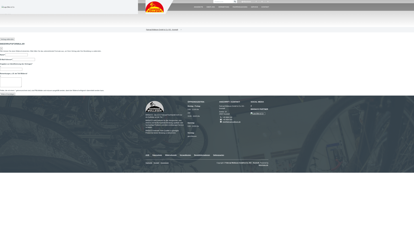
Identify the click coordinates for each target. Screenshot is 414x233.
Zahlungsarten (218, 155)
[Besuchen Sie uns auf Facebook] (256, 1)
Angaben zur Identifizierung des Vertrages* (16, 64)
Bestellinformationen (202, 155)
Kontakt (265, 7)
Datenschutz (157, 155)
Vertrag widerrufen (7, 39)
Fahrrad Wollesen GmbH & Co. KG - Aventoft (162, 30)
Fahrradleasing (240, 7)
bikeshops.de (263, 165)
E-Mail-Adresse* (6, 59)
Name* (2, 55)
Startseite (149, 163)
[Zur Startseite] (155, 7)
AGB (147, 155)
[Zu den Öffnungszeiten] (262, 1)
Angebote (198, 7)
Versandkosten (185, 155)
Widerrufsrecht (170, 155)
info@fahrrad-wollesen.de (232, 122)
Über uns (210, 7)
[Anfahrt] (267, 1)
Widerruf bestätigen (7, 94)
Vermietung (223, 7)
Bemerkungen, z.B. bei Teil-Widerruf (13, 73)
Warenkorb (247, 1)
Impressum (165, 163)
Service (254, 7)
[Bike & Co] (258, 113)
